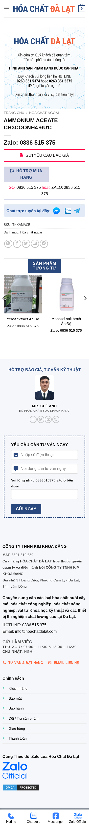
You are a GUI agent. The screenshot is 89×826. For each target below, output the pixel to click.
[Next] (85, 307)
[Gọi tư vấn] (55, 419)
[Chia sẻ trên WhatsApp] (8, 244)
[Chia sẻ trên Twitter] (26, 244)
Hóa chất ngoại (44, 113)
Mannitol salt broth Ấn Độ (66, 321)
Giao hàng (17, 728)
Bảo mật (15, 698)
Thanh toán (18, 738)
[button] (7, 8)
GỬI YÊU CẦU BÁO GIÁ (47, 155)
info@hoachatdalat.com (36, 631)
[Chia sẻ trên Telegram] (44, 244)
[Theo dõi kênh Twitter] (40, 419)
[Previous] (4, 307)
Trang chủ (14, 113)
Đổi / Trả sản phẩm (24, 718)
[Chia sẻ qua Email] (35, 244)
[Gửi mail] (48, 419)
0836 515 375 (29, 187)
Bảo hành (16, 708)
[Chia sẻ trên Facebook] (17, 244)
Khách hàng (18, 688)
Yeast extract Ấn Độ (23, 319)
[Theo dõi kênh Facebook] (33, 419)
